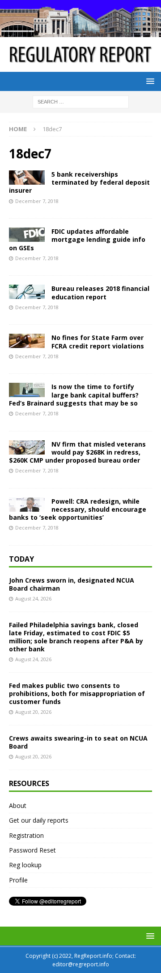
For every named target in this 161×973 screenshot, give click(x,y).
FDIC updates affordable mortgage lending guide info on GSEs (77, 239)
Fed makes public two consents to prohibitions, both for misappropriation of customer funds (77, 693)
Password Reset (32, 850)
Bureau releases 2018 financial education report (100, 292)
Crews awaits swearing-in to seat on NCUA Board (78, 742)
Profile (18, 880)
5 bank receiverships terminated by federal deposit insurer (79, 182)
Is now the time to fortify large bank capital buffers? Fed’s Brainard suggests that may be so (74, 394)
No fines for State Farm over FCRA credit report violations (97, 341)
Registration (26, 835)
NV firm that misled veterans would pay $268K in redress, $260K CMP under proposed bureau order (77, 452)
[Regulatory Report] (80, 32)
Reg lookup (25, 865)
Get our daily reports (38, 820)
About (17, 805)
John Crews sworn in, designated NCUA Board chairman (71, 584)
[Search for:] (81, 101)
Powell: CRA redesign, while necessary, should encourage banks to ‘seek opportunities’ (77, 509)
